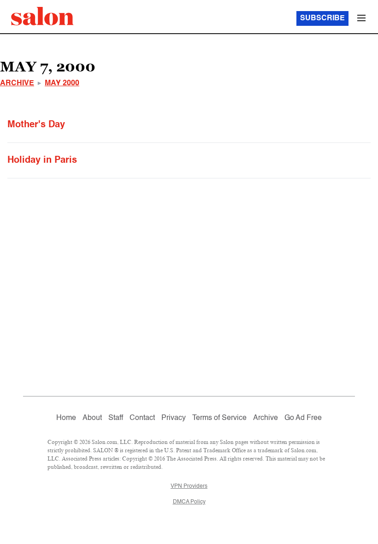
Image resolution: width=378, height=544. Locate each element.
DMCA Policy (189, 502)
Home (66, 418)
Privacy (173, 418)
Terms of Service (219, 418)
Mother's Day (36, 125)
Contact (142, 418)
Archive (17, 83)
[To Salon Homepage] (42, 16)
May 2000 (62, 83)
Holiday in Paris (42, 160)
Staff (115, 418)
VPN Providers (189, 486)
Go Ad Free (303, 418)
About (92, 418)
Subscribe (322, 18)
